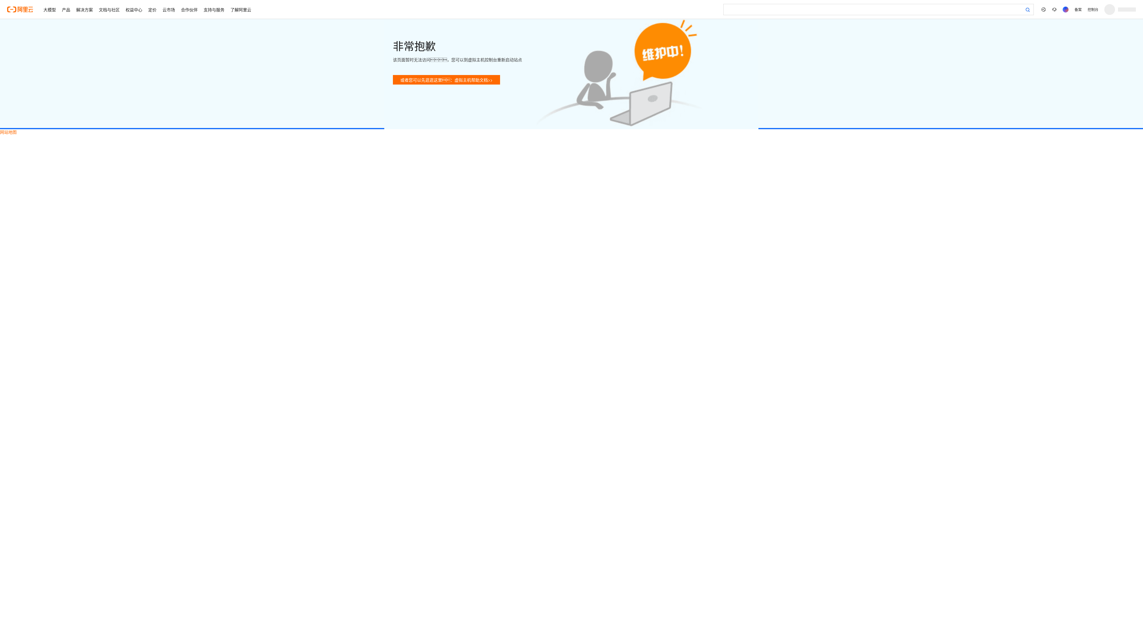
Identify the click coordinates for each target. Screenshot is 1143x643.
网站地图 (8, 132)
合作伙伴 (189, 10)
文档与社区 (109, 10)
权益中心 (134, 10)
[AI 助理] (1066, 9)
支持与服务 (214, 10)
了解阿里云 (240, 10)
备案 (1078, 9)
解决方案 (84, 10)
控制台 (1093, 9)
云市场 (169, 10)
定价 (152, 10)
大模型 (49, 10)
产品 (66, 10)
